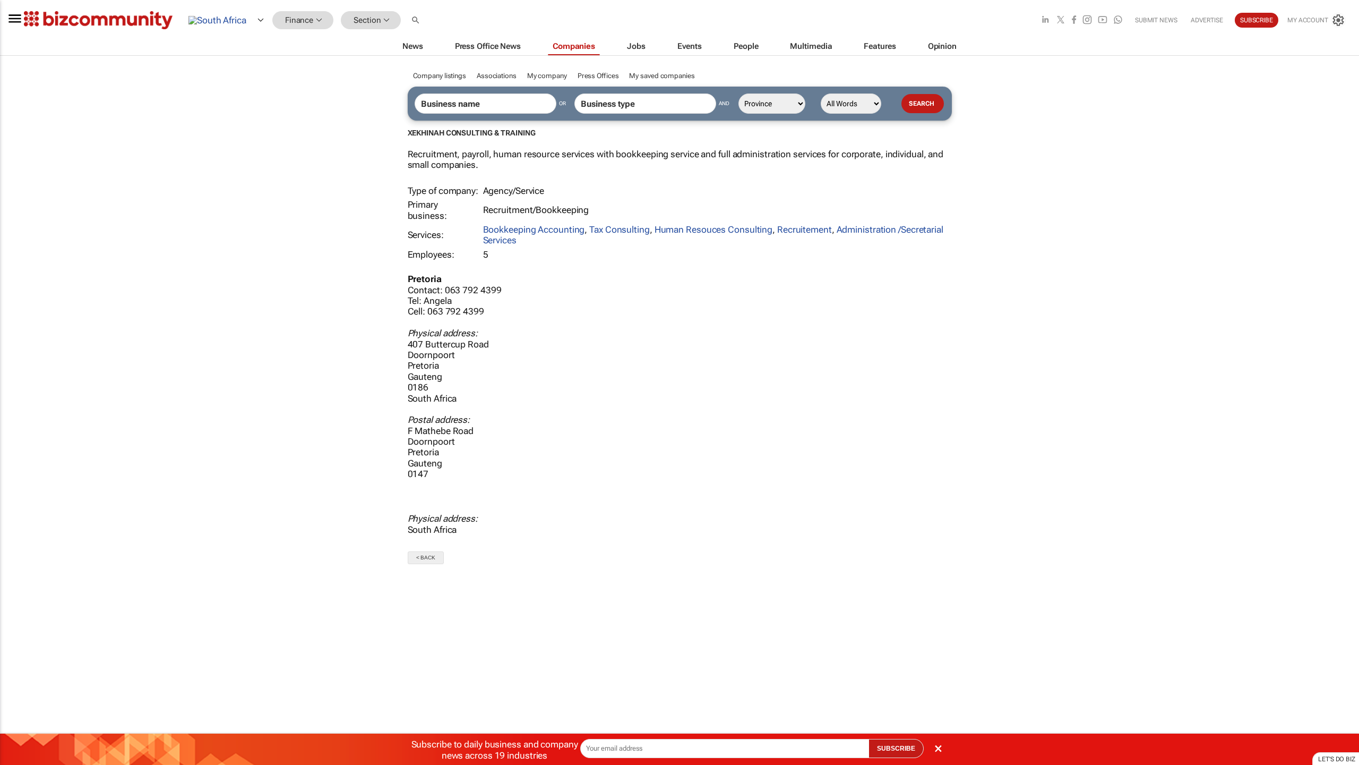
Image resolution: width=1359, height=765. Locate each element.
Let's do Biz (1336, 759)
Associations (497, 76)
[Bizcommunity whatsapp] (1118, 20)
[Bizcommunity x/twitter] (1060, 20)
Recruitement (804, 229)
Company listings (439, 76)
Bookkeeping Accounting (534, 229)
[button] (416, 20)
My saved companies (661, 76)
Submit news (1156, 20)
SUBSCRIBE (896, 748)
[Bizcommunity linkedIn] (1045, 20)
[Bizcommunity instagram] (1087, 20)
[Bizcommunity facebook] (1074, 20)
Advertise (1207, 20)
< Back (425, 557)
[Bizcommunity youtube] (1102, 20)
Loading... (20, 618)
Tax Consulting (619, 229)
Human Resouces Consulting (714, 229)
